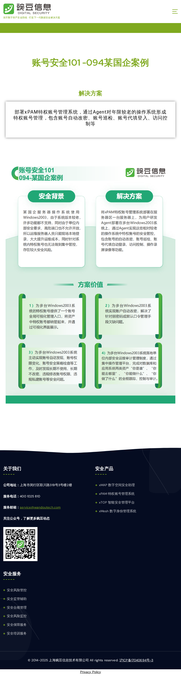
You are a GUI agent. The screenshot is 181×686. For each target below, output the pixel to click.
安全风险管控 (17, 590)
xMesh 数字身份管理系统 (117, 511)
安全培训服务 (17, 633)
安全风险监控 (17, 616)
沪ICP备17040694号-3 (136, 660)
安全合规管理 (17, 608)
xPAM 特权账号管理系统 (117, 494)
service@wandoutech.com (40, 507)
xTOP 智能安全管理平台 (117, 502)
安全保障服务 (17, 625)
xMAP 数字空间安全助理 (117, 485)
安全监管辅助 (17, 599)
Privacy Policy (90, 672)
